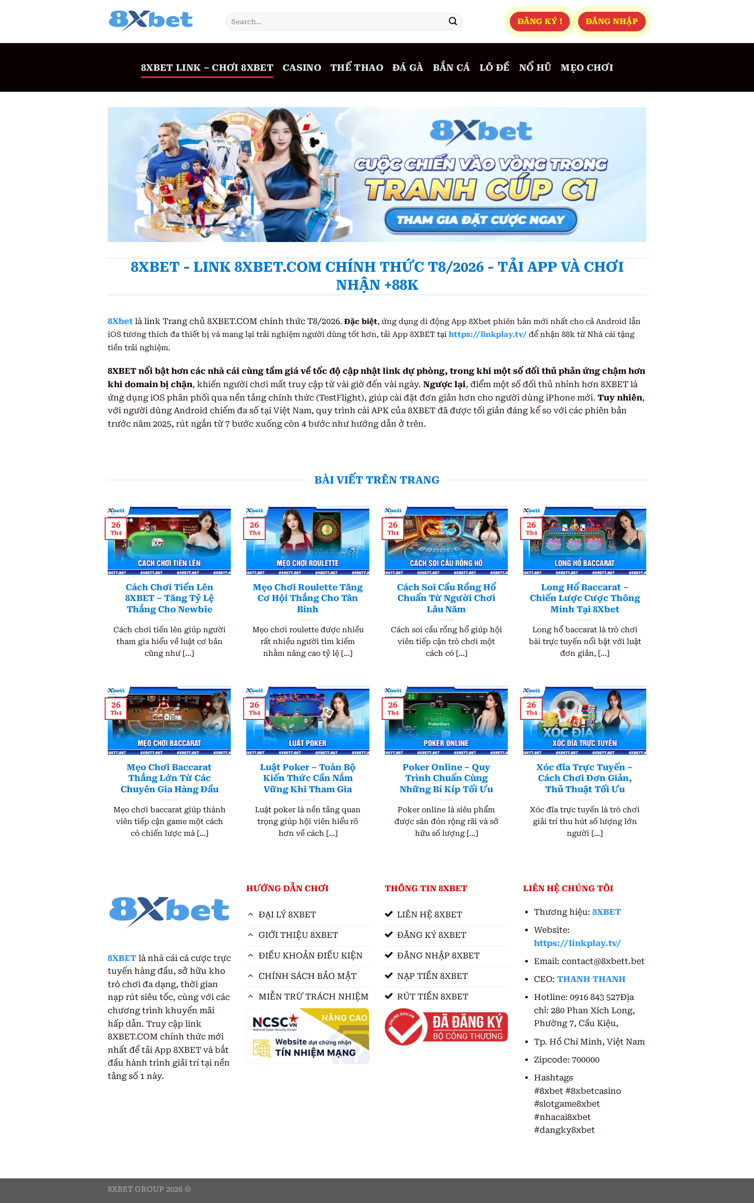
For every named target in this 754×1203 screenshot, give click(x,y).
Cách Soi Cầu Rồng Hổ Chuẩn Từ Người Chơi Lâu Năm (446, 598)
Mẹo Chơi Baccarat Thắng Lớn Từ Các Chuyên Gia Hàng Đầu (170, 778)
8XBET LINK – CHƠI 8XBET (207, 68)
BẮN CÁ (451, 68)
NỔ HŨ (535, 68)
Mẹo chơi (587, 68)
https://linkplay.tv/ (488, 334)
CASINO (302, 68)
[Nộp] (453, 21)
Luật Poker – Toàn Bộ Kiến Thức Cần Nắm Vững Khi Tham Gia (307, 778)
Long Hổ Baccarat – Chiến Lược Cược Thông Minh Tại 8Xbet (585, 598)
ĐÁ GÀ (408, 68)
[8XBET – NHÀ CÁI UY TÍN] (159, 21)
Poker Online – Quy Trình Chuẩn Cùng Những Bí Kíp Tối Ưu (446, 778)
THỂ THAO (356, 68)
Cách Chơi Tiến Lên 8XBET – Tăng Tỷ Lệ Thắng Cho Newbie (169, 598)
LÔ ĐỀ (495, 68)
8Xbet (120, 321)
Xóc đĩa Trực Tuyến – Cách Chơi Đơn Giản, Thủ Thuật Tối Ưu (585, 778)
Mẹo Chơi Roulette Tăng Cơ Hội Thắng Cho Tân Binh (308, 598)
